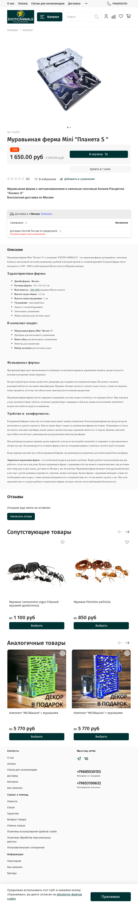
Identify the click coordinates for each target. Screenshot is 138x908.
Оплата (23, 3)
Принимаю (111, 897)
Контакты (12, 781)
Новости (12, 801)
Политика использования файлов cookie (32, 831)
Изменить (46, 214)
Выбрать (37, 625)
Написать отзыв (21, 516)
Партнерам (14, 861)
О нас (11, 3)
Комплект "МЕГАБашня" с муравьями (33, 713)
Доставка (74, 3)
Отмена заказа (16, 825)
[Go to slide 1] (67, 127)
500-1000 (35, 289)
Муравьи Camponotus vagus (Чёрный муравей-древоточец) (34, 603)
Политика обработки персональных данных (29, 839)
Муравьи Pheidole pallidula (92, 602)
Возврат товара (16, 819)
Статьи (11, 807)
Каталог (53, 17)
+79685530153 (119, 3)
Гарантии (13, 813)
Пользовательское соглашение (26, 847)
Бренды (12, 873)
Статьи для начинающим (48, 3)
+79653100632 (89, 783)
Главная (12, 30)
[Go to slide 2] (70, 127)
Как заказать (14, 787)
